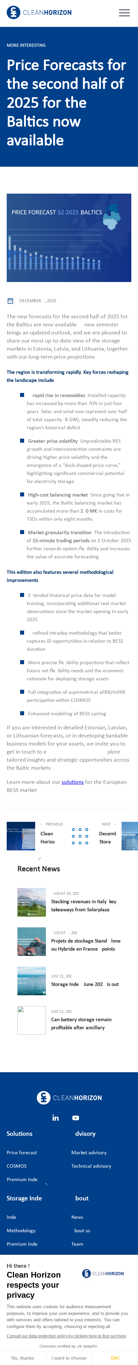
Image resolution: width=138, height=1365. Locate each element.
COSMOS (16, 1166)
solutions (73, 782)
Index (12, 1217)
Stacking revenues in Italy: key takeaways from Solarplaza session (83, 906)
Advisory (83, 1134)
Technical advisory (85, 1166)
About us (80, 1231)
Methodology (21, 1231)
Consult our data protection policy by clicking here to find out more (66, 1336)
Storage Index (37, 1198)
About (80, 1198)
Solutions (19, 1134)
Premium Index (21, 1179)
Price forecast (21, 1153)
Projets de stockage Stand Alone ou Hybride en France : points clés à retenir (86, 945)
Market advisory (85, 1153)
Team (77, 1244)
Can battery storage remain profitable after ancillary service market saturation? (81, 1024)
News (77, 1217)
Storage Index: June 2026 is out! (85, 984)
